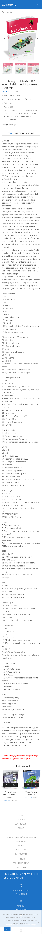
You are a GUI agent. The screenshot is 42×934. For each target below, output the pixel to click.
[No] (38, 922)
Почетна (5, 12)
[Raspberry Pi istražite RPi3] (33, 68)
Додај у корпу (14, 785)
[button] (5, 39)
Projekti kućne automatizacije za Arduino (10, 794)
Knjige (12, 12)
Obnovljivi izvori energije (31, 793)
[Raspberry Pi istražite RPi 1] (20, 68)
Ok (7, 929)
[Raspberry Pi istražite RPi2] (7, 68)
